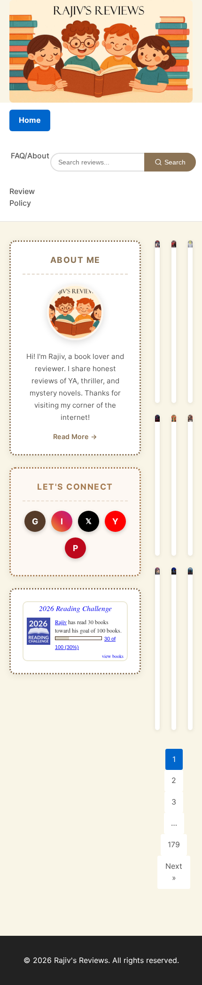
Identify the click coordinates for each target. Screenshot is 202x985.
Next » (173, 872)
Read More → (75, 436)
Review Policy (22, 197)
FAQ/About (30, 155)
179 (174, 844)
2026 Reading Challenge (75, 608)
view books (113, 656)
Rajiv (61, 622)
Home (30, 120)
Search (175, 162)
